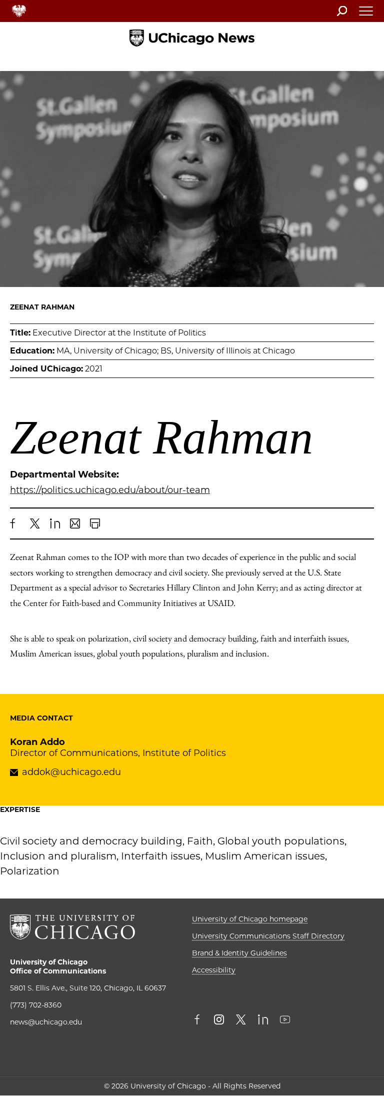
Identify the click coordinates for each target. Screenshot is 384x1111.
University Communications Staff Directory (268, 936)
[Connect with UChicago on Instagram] (219, 1020)
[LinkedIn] (55, 523)
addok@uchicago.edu (71, 772)
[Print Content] (95, 523)
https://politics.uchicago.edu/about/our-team (110, 490)
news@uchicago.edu (46, 1022)
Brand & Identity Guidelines (239, 953)
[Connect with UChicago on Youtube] (285, 1020)
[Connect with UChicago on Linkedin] (263, 1020)
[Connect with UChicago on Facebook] (199, 1020)
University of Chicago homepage (250, 919)
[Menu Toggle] (366, 14)
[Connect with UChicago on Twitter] (241, 1020)
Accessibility (214, 970)
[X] (35, 523)
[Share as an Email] (75, 523)
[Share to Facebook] (15, 523)
